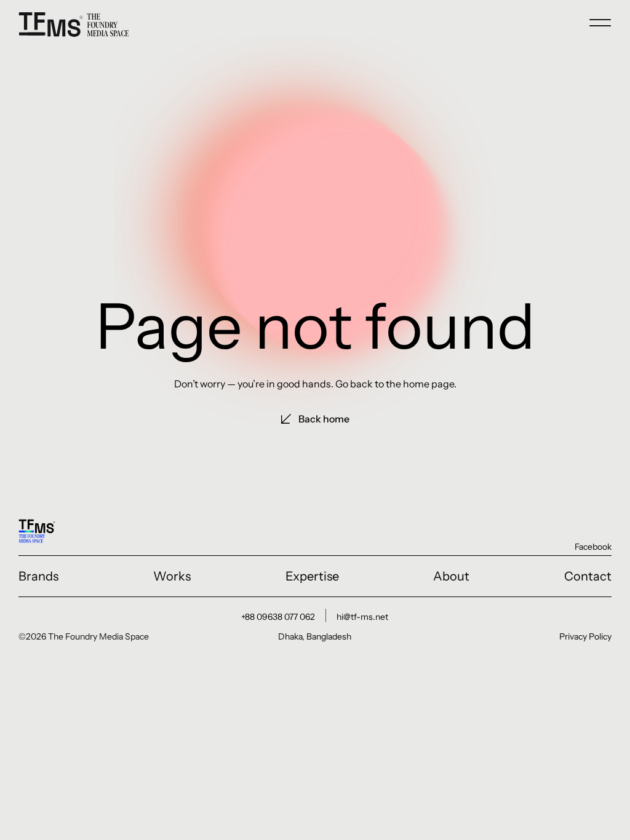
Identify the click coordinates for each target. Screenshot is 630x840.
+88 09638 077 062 (278, 616)
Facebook (593, 546)
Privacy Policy (585, 636)
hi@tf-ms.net (362, 616)
